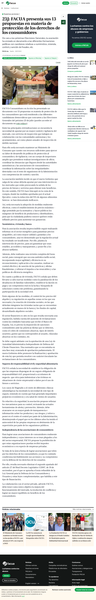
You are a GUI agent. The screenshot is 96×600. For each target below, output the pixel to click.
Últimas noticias (31, 565)
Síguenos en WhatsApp (35, 58)
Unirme (65, 3)
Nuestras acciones (32, 568)
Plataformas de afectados (58, 568)
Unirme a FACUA (81, 45)
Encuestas (52, 571)
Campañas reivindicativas (58, 565)
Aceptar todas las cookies (84, 590)
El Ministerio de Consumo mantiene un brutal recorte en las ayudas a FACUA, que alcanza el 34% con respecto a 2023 (13, 538)
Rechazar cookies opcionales (61, 590)
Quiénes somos (77, 565)
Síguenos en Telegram (51, 58)
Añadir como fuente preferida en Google (14, 58)
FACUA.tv (29, 571)
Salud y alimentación (74, 104)
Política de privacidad (79, 586)
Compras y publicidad (75, 71)
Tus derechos (53, 580)
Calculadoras (53, 586)
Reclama (52, 583)
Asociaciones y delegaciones (82, 568)
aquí (23, 596)
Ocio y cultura (72, 86)
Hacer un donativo (10, 580)
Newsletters (30, 577)
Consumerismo (31, 574)
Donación (74, 3)
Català (58, 62)
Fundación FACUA (78, 574)
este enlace (21, 123)
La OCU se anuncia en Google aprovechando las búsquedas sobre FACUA (35, 535)
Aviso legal (76, 583)
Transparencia (77, 571)
